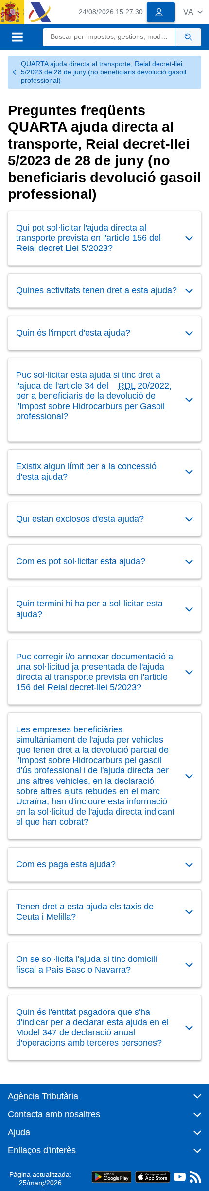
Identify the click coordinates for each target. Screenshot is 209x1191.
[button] (193, 12)
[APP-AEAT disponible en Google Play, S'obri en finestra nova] (111, 1177)
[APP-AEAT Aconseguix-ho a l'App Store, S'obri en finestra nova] (152, 1177)
